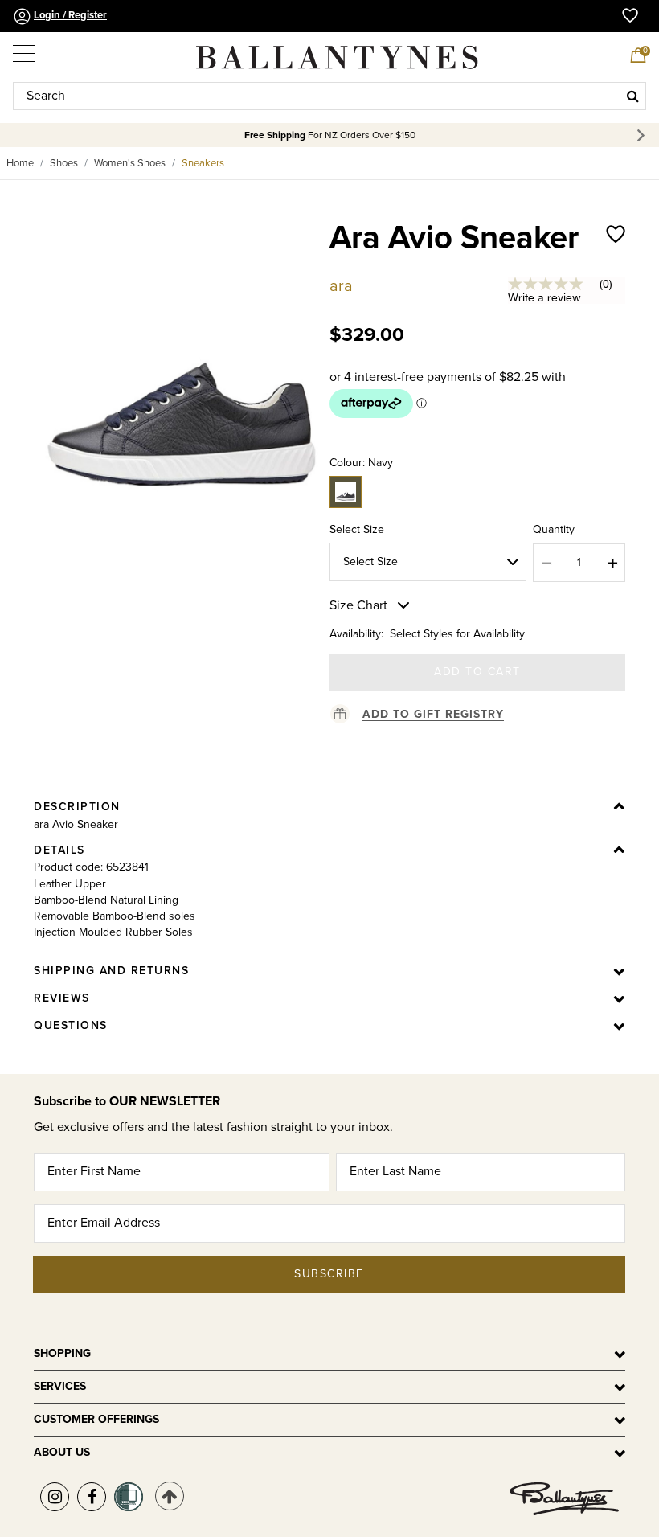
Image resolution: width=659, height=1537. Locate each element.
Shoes (64, 163)
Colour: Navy (361, 462)
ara (341, 286)
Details (59, 850)
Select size (357, 529)
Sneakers (203, 163)
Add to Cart (477, 671)
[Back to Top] (169, 1496)
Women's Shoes (130, 163)
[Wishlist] (615, 254)
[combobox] (329, 96)
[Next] (643, 135)
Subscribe (329, 1274)
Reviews (62, 998)
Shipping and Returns (111, 971)
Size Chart (358, 605)
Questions (71, 1025)
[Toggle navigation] (25, 50)
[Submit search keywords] (633, 95)
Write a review (544, 297)
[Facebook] (91, 1496)
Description (77, 807)
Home (20, 163)
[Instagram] (54, 1496)
